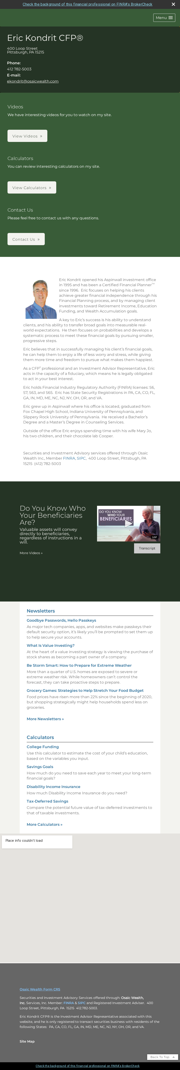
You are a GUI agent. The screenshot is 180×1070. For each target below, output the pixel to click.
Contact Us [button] (23, 239)
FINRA (69, 458)
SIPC (81, 458)
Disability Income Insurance (53, 786)
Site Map (27, 1041)
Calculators (40, 737)
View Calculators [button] (29, 188)
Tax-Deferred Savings (47, 801)
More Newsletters (45, 719)
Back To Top (160, 1057)
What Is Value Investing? (51, 645)
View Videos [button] (25, 136)
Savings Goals (40, 767)
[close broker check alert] (173, 4)
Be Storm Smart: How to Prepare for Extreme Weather (79, 665)
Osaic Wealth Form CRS (40, 989)
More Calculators (45, 824)
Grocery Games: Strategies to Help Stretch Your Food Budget (85, 690)
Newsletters (41, 611)
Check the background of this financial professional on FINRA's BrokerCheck (87, 4)
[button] (164, 18)
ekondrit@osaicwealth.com (33, 81)
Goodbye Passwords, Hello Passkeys (61, 620)
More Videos (31, 553)
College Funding (43, 747)
